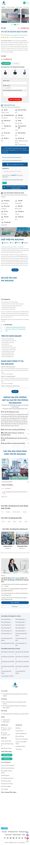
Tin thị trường (4, 789)
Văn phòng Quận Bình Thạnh (21, 634)
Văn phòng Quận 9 (20, 628)
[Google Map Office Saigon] (25, 838)
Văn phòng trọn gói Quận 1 (7, 653)
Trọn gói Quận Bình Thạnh (6, 672)
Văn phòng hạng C (19, 118)
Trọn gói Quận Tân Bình (7, 676)
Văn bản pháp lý (5, 775)
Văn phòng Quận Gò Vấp (7, 643)
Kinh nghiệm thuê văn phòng (6, 771)
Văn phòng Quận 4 (20, 622)
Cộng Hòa (7, 35)
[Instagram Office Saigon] (19, 838)
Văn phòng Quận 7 (20, 625)
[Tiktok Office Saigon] (22, 838)
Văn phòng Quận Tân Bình (21, 639)
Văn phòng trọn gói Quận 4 (22, 657)
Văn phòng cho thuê (13, 831)
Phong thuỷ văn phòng (7, 783)
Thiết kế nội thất (17, 834)
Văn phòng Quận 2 (20, 619)
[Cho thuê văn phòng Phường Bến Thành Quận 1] (7, 540)
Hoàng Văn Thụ (10, 492)
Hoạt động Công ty (20, 746)
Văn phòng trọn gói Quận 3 (7, 657)
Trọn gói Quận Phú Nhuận (20, 672)
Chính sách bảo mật (6, 741)
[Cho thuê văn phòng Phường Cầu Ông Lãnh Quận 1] (22, 540)
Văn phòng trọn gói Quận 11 (22, 667)
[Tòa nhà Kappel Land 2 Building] (15, 469)
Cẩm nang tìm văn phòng (7, 765)
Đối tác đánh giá (20, 736)
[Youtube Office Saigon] (10, 838)
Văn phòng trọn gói (23, 831)
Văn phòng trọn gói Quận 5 (7, 662)
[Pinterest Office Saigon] (16, 838)
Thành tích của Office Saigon (21, 742)
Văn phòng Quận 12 (6, 633)
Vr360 (23, 834)
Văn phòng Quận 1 (6, 619)
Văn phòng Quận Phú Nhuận (6, 639)
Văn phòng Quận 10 (6, 631)
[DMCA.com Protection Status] (4, 828)
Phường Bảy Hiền (15, 35)
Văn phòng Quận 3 (6, 622)
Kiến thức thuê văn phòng (7, 768)
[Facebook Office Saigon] (5, 838)
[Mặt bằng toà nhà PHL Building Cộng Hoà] (10, 16)
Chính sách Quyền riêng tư (7, 744)
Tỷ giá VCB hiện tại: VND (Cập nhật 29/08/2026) (12, 176)
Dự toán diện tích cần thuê (16, 164)
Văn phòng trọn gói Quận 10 (7, 667)
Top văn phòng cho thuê (7, 778)
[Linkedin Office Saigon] (13, 838)
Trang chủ (4, 831)
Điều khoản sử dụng (6, 748)
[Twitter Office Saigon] (8, 838)
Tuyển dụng (18, 749)
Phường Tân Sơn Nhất (18, 492)
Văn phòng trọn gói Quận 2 (22, 653)
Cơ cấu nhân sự (20, 731)
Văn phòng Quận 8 (6, 628)
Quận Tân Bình (23, 35)
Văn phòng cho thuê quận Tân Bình (9, 247)
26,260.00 (13, 175)
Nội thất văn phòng (6, 781)
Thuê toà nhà (8, 834)
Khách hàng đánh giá (21, 733)
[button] (11, 24)
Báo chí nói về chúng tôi (22, 739)
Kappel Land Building (7, 485)
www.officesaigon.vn (21, 842)
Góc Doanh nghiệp (6, 786)
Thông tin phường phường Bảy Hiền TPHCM (15, 327)
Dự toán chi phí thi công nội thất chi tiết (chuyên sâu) (15, 187)
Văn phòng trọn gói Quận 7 (22, 662)
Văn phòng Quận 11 (20, 631)
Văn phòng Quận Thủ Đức (21, 644)
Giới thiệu (18, 728)
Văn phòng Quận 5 (6, 625)
